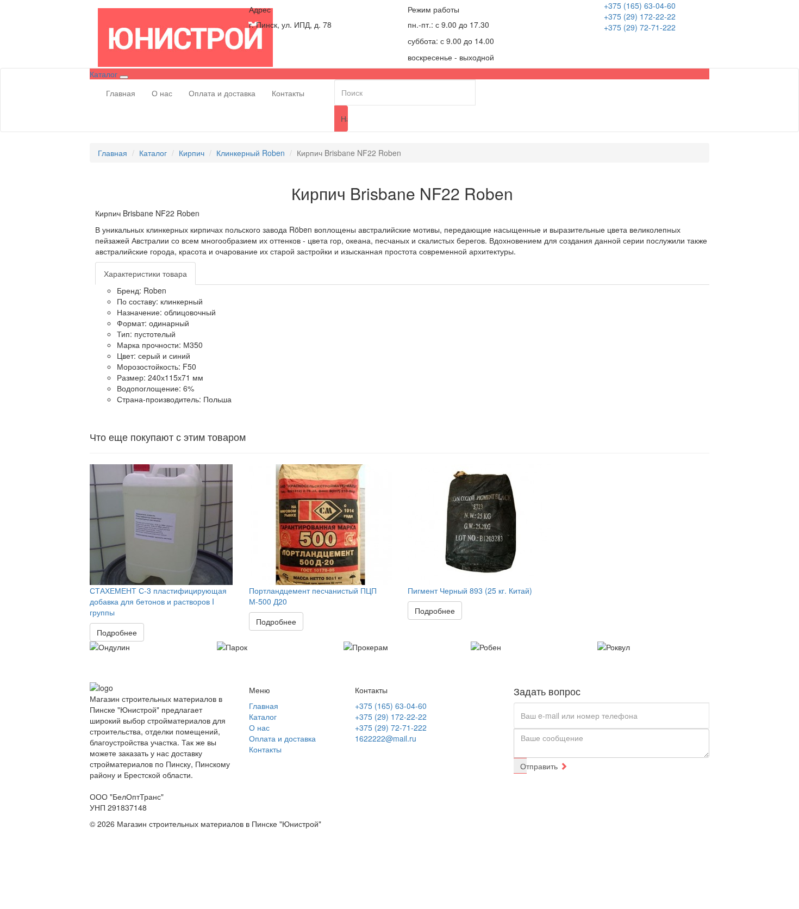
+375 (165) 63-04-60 (640, 5)
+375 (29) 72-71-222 (640, 27)
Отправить (523, 766)
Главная (120, 93)
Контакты (288, 93)
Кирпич (191, 152)
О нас (162, 93)
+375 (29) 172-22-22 (640, 16)
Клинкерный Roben (250, 152)
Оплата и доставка (222, 93)
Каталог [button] (105, 74)
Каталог (153, 152)
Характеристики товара (145, 273)
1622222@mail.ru (385, 738)
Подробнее (117, 632)
